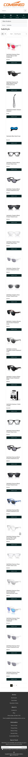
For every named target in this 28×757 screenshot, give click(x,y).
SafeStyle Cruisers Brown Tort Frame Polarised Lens (13, 323)
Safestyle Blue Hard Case (13, 136)
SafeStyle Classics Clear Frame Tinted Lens (13, 295)
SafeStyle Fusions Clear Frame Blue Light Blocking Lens (13, 538)
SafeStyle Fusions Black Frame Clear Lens (13, 431)
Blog (14, 713)
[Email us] (14, 752)
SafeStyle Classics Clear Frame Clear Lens (13, 242)
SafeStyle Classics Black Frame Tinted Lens (13, 216)
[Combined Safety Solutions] (14, 4)
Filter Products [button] (7, 21)
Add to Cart (14, 62)
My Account (14, 697)
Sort (11, 34)
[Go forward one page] (16, 685)
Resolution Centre (14, 703)
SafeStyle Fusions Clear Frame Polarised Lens (13, 646)
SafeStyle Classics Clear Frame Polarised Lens (13, 269)
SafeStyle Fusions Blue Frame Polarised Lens (12, 510)
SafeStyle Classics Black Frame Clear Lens (13, 163)
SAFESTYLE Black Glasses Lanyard (13, 110)
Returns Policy (14, 730)
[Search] (25, 10)
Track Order (14, 700)
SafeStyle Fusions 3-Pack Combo (13, 405)
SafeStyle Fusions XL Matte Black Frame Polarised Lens (12, 83)
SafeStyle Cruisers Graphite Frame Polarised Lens (13, 350)
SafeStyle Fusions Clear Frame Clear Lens (13, 564)
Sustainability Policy (14, 736)
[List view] (5, 34)
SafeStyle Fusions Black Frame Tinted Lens (13, 484)
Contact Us (14, 710)
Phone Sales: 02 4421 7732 (14, 715)
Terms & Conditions (15, 749)
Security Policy (14, 733)
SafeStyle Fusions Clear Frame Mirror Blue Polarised (13, 620)
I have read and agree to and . (14, 749)
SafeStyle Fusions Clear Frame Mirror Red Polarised (13, 56)
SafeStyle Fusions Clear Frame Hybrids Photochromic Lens (13, 592)
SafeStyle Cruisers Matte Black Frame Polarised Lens (13, 378)
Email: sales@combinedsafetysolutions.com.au (14, 718)
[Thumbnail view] (2, 34)
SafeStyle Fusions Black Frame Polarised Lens (13, 457)
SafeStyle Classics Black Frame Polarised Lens (13, 189)
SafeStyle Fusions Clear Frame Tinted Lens (13, 673)
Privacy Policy (14, 728)
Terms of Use (14, 725)
